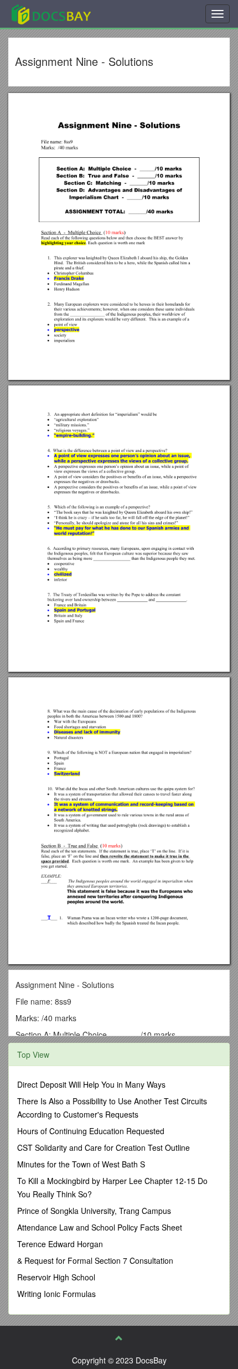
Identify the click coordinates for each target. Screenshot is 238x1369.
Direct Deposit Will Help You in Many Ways (91, 1084)
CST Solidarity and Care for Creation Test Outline (103, 1147)
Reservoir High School (56, 1277)
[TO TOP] (119, 1338)
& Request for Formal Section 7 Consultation (95, 1260)
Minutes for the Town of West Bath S (81, 1164)
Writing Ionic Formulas (56, 1293)
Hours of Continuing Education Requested (90, 1130)
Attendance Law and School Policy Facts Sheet (99, 1227)
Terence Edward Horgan (60, 1243)
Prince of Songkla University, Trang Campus (94, 1210)
